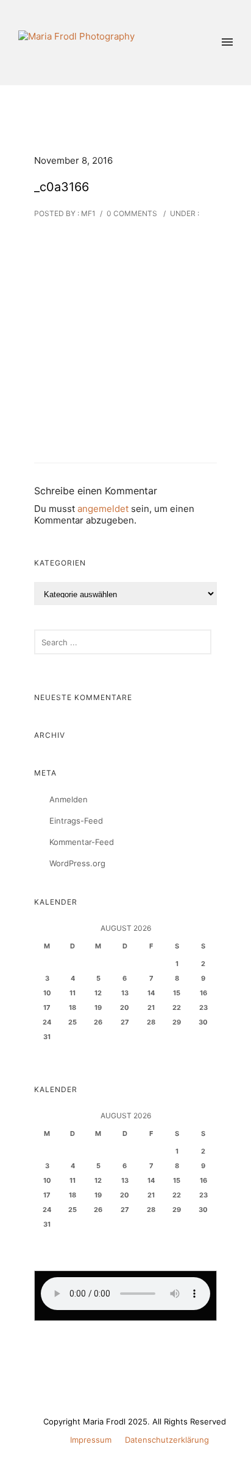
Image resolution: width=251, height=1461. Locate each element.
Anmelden (68, 799)
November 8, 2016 (73, 160)
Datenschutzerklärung (167, 1440)
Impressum (90, 1440)
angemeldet (103, 508)
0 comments (132, 213)
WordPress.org (77, 863)
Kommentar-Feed (81, 842)
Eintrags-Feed (76, 820)
